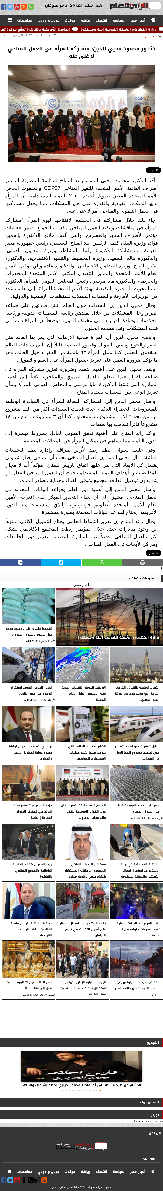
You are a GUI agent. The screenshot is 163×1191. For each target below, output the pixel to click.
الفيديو (153, 1042)
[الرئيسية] (153, 20)
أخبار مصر (150, 36)
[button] (100, 1090)
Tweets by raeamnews (148, 1121)
